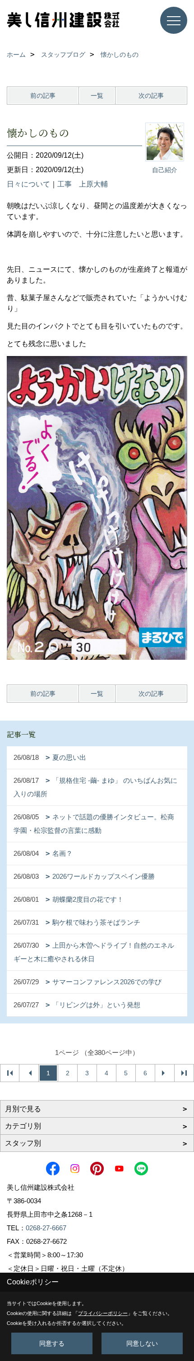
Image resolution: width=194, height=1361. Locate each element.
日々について (28, 184)
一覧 (97, 95)
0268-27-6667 (46, 1228)
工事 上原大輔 (82, 184)
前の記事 (42, 95)
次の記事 (151, 95)
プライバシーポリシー (103, 1313)
